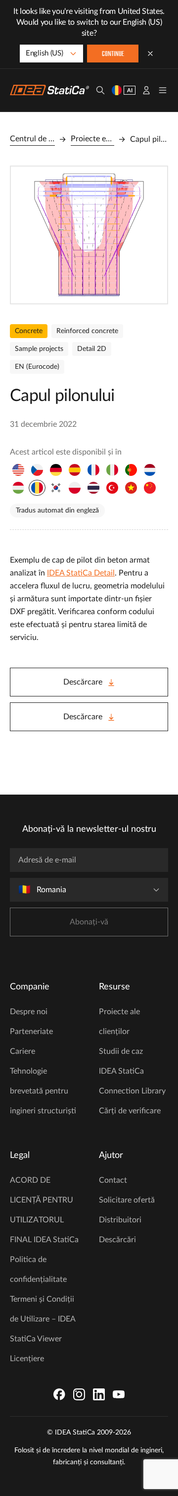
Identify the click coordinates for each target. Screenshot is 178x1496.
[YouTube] (119, 1394)
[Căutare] (100, 90)
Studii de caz (121, 1051)
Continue (113, 54)
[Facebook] (59, 1394)
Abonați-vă (89, 922)
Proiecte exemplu (92, 139)
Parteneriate (31, 1032)
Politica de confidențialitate (38, 1269)
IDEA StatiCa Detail (81, 573)
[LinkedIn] (99, 1394)
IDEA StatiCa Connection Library (132, 1081)
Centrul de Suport (32, 139)
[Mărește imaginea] (89, 235)
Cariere (22, 1051)
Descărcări (117, 1240)
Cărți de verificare (130, 1111)
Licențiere (27, 1359)
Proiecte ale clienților (119, 1022)
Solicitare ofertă (127, 1200)
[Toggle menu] (162, 90)
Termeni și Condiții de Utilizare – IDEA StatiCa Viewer (42, 1319)
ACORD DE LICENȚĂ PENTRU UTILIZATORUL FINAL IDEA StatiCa (44, 1210)
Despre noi (28, 1012)
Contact (113, 1180)
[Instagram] (79, 1394)
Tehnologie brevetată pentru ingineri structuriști (43, 1091)
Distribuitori (120, 1220)
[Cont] (146, 90)
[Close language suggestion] (150, 53)
